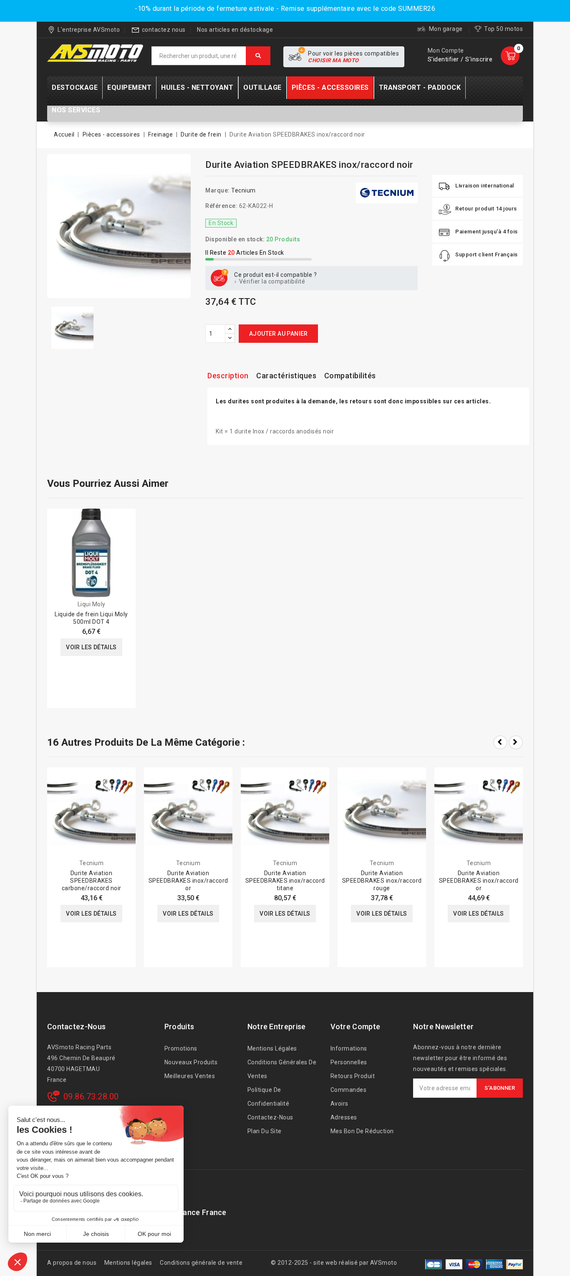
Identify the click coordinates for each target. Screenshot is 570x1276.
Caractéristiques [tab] (286, 375)
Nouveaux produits (191, 1062)
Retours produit (352, 1076)
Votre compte (355, 1026)
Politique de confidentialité (268, 1096)
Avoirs (339, 1103)
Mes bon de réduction (362, 1131)
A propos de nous (71, 1262)
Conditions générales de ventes (282, 1069)
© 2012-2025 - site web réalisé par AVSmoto (334, 1262)
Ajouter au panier (278, 333)
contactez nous (164, 29)
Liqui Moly (92, 604)
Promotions (180, 1048)
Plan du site (264, 1131)
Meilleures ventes (189, 1076)
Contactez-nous (76, 1026)
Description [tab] (228, 375)
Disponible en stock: (235, 239)
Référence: (221, 206)
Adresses (343, 1117)
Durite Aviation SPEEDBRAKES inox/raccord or (188, 880)
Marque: (217, 190)
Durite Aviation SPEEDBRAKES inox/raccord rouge (382, 880)
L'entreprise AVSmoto (89, 29)
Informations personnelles (348, 1055)
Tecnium (243, 190)
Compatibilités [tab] (350, 375)
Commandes (348, 1089)
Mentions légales (272, 1048)
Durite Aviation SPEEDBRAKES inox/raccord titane (285, 880)
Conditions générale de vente (201, 1262)
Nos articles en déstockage (235, 29)
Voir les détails (91, 647)
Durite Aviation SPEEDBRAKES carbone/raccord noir (91, 880)
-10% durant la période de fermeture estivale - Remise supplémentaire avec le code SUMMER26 (285, 9)
